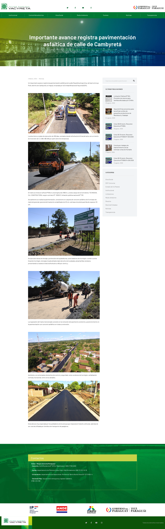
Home (52, 49)
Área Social (59, 15)
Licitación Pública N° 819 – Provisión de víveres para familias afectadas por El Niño (123, 98)
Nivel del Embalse (111, 205)
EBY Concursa (110, 183)
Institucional (13, 15)
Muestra (108, 201)
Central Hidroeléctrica (36, 15)
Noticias (129, 15)
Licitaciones (110, 194)
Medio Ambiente (82, 15)
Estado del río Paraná (113, 187)
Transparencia (152, 15)
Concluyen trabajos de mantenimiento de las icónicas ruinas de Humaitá (123, 147)
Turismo (105, 15)
